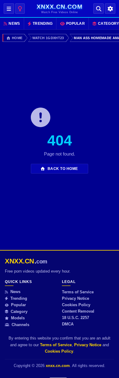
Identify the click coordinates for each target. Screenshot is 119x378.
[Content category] (20, 8)
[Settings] (110, 8)
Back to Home (62, 169)
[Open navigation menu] (9, 8)
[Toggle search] (98, 8)
